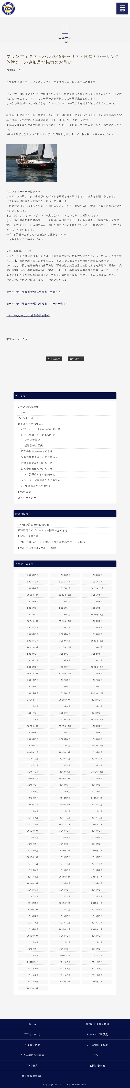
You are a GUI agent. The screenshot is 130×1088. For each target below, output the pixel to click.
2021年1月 (65, 719)
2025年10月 (65, 595)
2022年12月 (97, 667)
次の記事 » (76, 358)
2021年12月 (97, 693)
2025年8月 (33, 601)
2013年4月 (33, 923)
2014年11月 (97, 877)
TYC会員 (32, 1065)
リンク (98, 1055)
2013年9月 (65, 909)
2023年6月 (97, 654)
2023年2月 (33, 667)
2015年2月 (97, 870)
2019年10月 (65, 752)
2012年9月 (65, 936)
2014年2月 (97, 896)
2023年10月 (65, 647)
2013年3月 (65, 923)
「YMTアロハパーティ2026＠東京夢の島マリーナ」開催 (51, 541)
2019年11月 (33, 752)
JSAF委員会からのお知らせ (37, 485)
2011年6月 (65, 968)
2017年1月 (33, 824)
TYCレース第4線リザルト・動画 (37, 547)
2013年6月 (65, 916)
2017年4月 (32, 818)
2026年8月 (33, 575)
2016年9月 (65, 831)
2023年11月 (33, 647)
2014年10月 (33, 883)
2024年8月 (33, 628)
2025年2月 (33, 614)
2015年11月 (97, 850)
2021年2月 (33, 719)
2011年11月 (97, 955)
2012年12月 (65, 929)
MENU (122, 8)
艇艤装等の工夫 (34, 445)
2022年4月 (65, 686)
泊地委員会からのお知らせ (37, 468)
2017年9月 (97, 804)
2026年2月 (33, 588)
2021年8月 (33, 706)
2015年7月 (32, 864)
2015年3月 (65, 870)
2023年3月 (97, 660)
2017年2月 (97, 818)
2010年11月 (97, 981)
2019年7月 (65, 759)
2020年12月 (97, 719)
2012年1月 (33, 955)
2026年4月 (65, 582)
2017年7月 (33, 811)
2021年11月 (33, 700)
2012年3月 (65, 949)
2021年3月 (97, 713)
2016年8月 (97, 831)
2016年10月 (33, 831)
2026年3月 (97, 582)
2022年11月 (33, 673)
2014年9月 (65, 883)
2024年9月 (97, 621)
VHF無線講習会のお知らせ (33, 524)
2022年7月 (65, 680)
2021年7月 (65, 706)
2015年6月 (65, 864)
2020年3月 (97, 739)
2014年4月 (33, 896)
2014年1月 (33, 903)
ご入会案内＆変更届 (32, 1055)
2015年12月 (65, 850)
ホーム (32, 1023)
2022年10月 (65, 673)
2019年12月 (97, 745)
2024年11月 (33, 621)
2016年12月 (65, 824)
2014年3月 (65, 896)
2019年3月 (97, 765)
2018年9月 (97, 778)
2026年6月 (97, 575)
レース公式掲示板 (28, 406)
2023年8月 (33, 654)
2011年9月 (65, 962)
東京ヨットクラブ (19, 8)
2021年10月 (65, 700)
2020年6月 (97, 732)
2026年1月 (65, 588)
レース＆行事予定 (97, 1034)
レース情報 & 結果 (97, 1044)
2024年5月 (33, 634)
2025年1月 (65, 614)
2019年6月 (97, 759)
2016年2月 (97, 844)
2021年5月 (33, 713)
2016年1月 (33, 850)
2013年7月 (32, 916)
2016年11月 (97, 824)
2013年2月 (97, 923)
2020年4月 (65, 739)
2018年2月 (33, 798)
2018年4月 (65, 791)
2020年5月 (33, 739)
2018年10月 (65, 778)
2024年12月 (97, 614)
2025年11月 (33, 595)
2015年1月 (33, 877)
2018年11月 (33, 778)
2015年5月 (97, 864)
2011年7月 (33, 968)
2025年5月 (33, 608)
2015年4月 (33, 870)
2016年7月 (32, 837)
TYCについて (32, 1034)
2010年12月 (65, 981)
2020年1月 (65, 745)
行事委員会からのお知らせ (37, 462)
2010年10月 (33, 988)
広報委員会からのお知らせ (37, 451)
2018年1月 (65, 798)
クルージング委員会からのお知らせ (42, 480)
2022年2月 (33, 693)
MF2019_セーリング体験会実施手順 (28, 315)
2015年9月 (65, 857)
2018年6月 (97, 785)
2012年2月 (97, 949)
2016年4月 (33, 844)
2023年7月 (65, 654)
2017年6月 (65, 811)
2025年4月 (65, 608)
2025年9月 (97, 595)
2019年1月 (65, 772)
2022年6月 (97, 680)
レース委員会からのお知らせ (38, 434)
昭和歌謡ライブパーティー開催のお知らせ (43, 530)
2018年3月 (97, 791)
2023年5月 (33, 660)
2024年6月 (97, 628)
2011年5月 (97, 968)
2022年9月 (97, 673)
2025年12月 (97, 588)
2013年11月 (97, 903)
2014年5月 (97, 890)
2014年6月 (65, 890)
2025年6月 (97, 601)
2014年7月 (32, 890)
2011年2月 (97, 975)
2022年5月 (33, 686)
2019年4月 (65, 765)
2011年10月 (33, 962)
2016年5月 (97, 837)
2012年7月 (32, 942)
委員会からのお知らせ (31, 424)
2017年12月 (97, 798)
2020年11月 (33, 726)
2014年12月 (65, 877)
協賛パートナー (27, 497)
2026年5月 (33, 582)
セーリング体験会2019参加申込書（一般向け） (34, 291)
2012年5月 (97, 942)
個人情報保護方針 (32, 1075)
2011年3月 (65, 975)
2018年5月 (33, 791)
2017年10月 (65, 804)
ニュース (23, 412)
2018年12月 (97, 772)
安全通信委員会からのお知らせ (39, 457)
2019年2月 (33, 772)
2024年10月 (65, 621)
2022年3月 (97, 686)
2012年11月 (97, 929)
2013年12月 (65, 903)
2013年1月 (33, 929)
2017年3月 (65, 818)
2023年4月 (65, 660)
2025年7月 (65, 601)
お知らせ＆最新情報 (97, 1023)
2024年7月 (65, 628)
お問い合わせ (97, 1065)
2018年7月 (65, 785)
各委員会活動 (32, 1044)
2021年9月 (97, 700)
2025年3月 (97, 608)
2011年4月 (33, 975)
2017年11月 (33, 804)
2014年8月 (97, 883)
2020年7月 (65, 732)
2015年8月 (97, 857)
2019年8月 (33, 759)
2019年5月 (33, 765)
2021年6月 (97, 706)
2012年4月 (33, 949)
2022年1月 (65, 693)
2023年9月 (97, 647)
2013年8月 (97, 909)
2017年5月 (97, 811)
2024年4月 (65, 634)
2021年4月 (65, 713)
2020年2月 (33, 745)
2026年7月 (65, 575)
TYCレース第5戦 (28, 536)
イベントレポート (28, 418)
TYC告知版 (24, 491)
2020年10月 (65, 726)
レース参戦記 (32, 439)
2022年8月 (33, 680)
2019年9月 (97, 752)
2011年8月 (97, 962)
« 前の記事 (54, 358)
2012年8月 (97, 936)
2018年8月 (33, 785)
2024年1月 (65, 641)
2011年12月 (65, 955)
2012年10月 (33, 936)
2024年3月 (97, 634)
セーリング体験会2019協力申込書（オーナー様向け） (38, 303)
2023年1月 (65, 667)
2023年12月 (97, 641)
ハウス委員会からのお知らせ (38, 474)
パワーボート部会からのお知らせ (41, 428)
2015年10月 (33, 857)
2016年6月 (65, 837)
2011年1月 (33, 981)
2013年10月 (33, 909)
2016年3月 (65, 844)
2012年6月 (65, 942)
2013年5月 (97, 916)
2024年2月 (33, 641)
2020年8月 (33, 732)
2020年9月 (97, 726)
